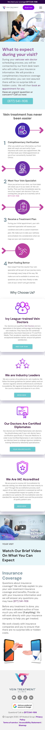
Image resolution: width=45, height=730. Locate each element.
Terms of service (10, 722)
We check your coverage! (22, 2)
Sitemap (22, 725)
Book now (28, 7)
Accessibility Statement (30, 722)
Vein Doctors (29, 326)
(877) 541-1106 (18, 101)
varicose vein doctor (26, 59)
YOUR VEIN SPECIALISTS (22, 449)
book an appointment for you (21, 87)
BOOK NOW (21, 395)
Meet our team (22, 347)
